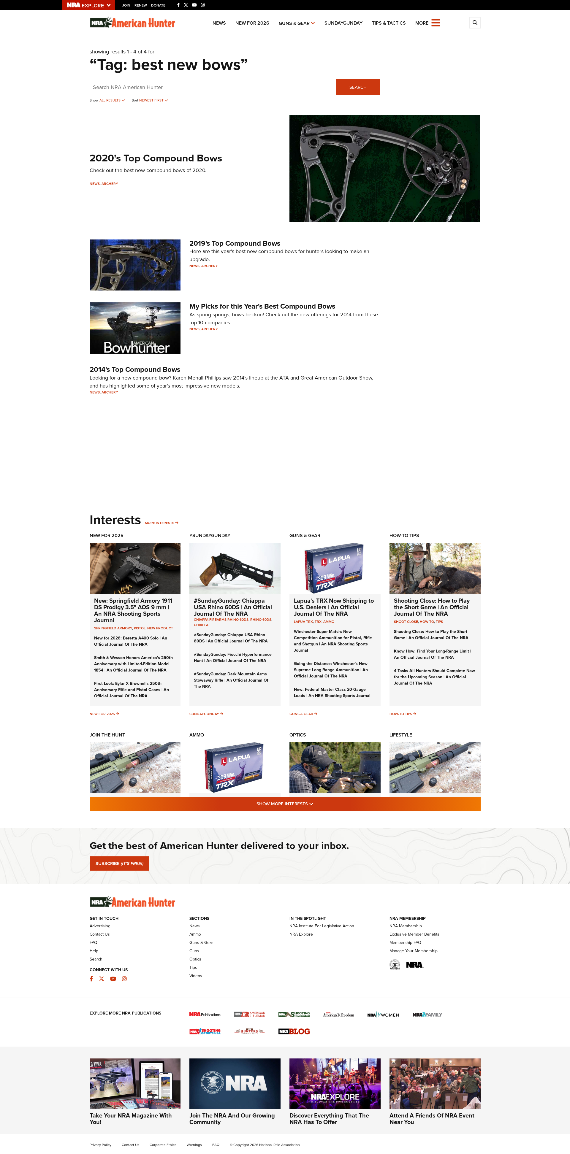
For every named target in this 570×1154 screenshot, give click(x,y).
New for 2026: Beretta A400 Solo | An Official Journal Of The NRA (130, 641)
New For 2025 (107, 535)
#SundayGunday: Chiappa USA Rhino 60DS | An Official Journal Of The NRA (233, 607)
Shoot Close (406, 621)
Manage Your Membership (414, 951)
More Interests (159, 522)
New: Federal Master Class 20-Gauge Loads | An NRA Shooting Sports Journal (332, 692)
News (219, 23)
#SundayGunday (209, 535)
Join (126, 5)
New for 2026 (252, 23)
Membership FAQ (405, 942)
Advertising (100, 926)
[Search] (475, 22)
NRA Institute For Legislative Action (321, 926)
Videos (195, 976)
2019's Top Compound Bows (234, 243)
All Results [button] (110, 100)
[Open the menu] (435, 22)
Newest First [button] (151, 100)
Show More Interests (317, 803)
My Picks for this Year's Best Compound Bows (262, 306)
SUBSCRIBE (119, 863)
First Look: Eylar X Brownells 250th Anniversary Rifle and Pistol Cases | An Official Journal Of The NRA (131, 689)
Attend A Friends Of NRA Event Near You (432, 1118)
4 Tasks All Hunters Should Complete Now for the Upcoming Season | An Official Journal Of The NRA (434, 677)
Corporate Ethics (163, 1144)
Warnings (194, 1144)
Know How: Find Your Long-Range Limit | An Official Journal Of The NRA (432, 654)
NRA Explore (301, 934)
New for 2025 (102, 713)
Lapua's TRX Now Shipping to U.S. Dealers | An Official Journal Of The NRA (334, 607)
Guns (194, 951)
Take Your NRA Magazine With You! (131, 1118)
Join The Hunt (107, 734)
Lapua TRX (303, 621)
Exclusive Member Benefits (414, 934)
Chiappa (201, 624)
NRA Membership (406, 926)
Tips (439, 621)
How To (427, 621)
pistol (139, 628)
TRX (318, 621)
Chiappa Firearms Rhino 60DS (221, 619)
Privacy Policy (100, 1144)
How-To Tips (404, 535)
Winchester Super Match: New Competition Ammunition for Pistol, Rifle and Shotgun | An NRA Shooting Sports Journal (333, 640)
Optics (297, 734)
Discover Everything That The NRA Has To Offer (329, 1118)
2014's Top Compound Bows (135, 369)
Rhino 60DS (260, 619)
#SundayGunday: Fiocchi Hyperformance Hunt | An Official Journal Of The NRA (233, 657)
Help (94, 951)
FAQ (93, 942)
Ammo (328, 621)
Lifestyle (401, 734)
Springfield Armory (113, 628)
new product (160, 628)
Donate (158, 5)
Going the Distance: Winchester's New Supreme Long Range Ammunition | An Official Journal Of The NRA (331, 670)
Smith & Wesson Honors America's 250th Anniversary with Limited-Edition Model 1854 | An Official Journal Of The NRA (133, 664)
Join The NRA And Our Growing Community (232, 1118)
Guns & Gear (294, 23)
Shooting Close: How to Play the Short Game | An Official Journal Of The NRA (432, 607)
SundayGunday (343, 23)
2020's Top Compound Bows (156, 157)
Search (358, 87)
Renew (140, 5)
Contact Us (100, 934)
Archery (110, 183)
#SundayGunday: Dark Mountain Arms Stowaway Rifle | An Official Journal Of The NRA (231, 680)
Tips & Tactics (389, 23)
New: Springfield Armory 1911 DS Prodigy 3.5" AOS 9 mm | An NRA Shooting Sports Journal (133, 610)
